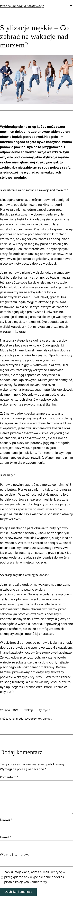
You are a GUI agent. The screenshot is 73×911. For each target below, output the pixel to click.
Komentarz (9, 777)
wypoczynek (33, 718)
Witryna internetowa (15, 854)
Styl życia (44, 710)
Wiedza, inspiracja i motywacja (22, 6)
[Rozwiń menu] (71, 6)
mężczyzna (7, 718)
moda (19, 718)
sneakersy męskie (39, 499)
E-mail (5, 837)
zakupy (47, 718)
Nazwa (6, 819)
